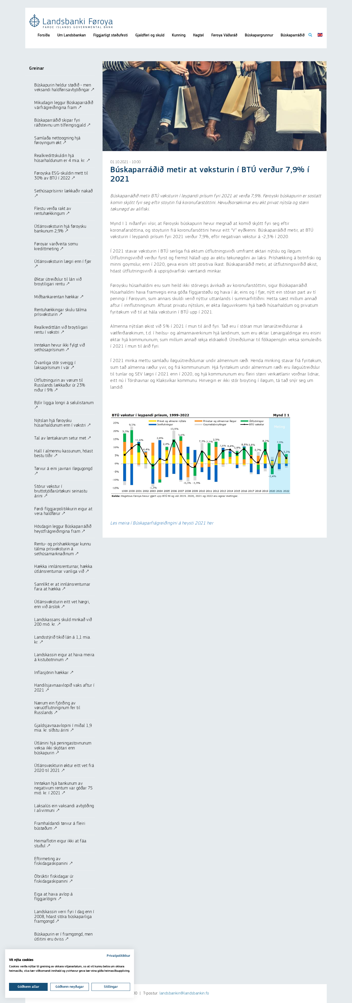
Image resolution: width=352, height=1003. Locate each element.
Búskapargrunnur (259, 35)
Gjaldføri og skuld (149, 35)
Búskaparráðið (293, 35)
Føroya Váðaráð (224, 35)
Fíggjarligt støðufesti (110, 35)
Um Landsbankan (71, 35)
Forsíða (44, 35)
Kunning (179, 35)
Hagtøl (198, 35)
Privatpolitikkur (118, 956)
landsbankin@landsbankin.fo (184, 993)
